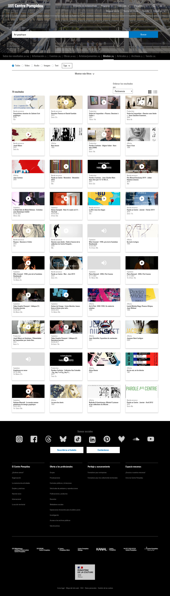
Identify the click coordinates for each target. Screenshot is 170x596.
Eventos (55, 56)
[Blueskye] (63, 440)
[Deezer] (121, 440)
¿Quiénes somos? (18, 472)
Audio (36, 65)
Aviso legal (61, 588)
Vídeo (27, 65)
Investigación (54, 515)
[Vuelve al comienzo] (163, 589)
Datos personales (91, 588)
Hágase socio (113, 10)
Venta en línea (131, 11)
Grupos (52, 472)
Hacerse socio (16, 494)
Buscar (143, 34)
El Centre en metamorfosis (86, 5)
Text (56, 65)
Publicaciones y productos (58, 494)
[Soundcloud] (136, 440)
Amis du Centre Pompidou (134, 478)
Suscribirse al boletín (66, 450)
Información (39, 56)
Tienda (146, 10)
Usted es (158, 11)
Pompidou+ (139, 5)
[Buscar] (154, 6)
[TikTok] (77, 440)
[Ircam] (45, 551)
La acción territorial (18, 504)
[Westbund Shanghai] (132, 551)
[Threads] (48, 440)
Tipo (65, 65)
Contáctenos (103, 450)
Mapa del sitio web (72, 588)
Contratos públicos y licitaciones (61, 483)
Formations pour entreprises (97, 472)
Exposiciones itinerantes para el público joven (65, 510)
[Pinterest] (107, 440)
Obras (70, 56)
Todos (17, 65)
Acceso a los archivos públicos (60, 520)
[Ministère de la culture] (85, 572)
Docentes (53, 499)
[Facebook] (34, 440)
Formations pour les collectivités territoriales (103, 478)
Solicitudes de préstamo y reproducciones (64, 488)
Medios (108, 56)
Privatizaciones (55, 478)
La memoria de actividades (21, 483)
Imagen (47, 65)
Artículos (122, 56)
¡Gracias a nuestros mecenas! (135, 472)
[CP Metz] (66, 551)
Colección (122, 5)
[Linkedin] (92, 440)
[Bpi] (22, 551)
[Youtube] (150, 440)
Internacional (16, 499)
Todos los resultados (16, 56)
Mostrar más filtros (83, 73)
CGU (82, 588)
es (161, 5)
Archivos (136, 56)
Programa (105, 5)
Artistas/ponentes (89, 56)
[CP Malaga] (85, 551)
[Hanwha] (151, 551)
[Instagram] (19, 440)
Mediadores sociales (56, 504)
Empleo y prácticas (18, 488)
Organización (16, 478)
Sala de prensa (55, 526)
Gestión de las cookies (105, 588)
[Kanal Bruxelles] (108, 551)
